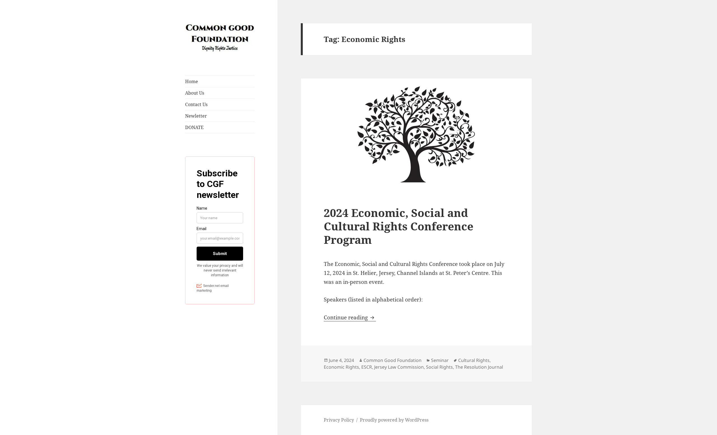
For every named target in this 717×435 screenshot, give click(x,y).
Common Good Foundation (393, 360)
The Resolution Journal (479, 367)
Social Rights (439, 367)
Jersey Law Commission (399, 367)
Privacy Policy (339, 420)
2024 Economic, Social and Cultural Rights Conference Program (398, 226)
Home (191, 81)
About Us (194, 93)
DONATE (194, 127)
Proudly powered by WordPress (394, 420)
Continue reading (350, 317)
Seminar (440, 360)
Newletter (196, 116)
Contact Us (196, 104)
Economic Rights (341, 367)
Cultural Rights (474, 360)
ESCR (366, 367)
